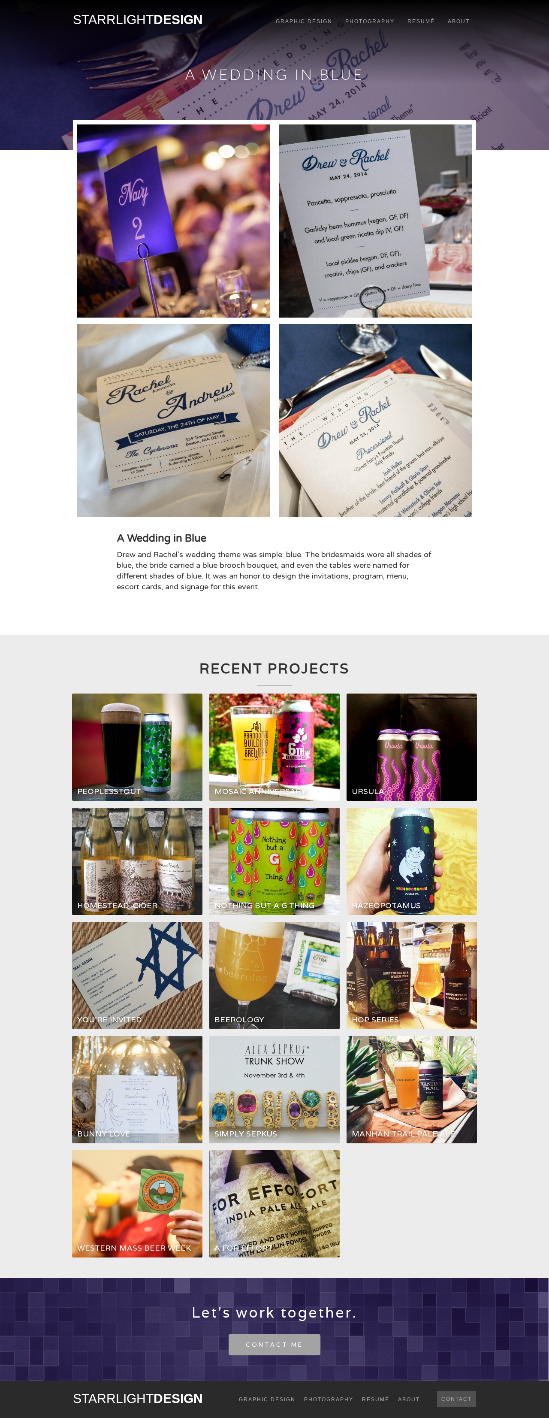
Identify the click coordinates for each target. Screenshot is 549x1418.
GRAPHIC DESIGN (304, 21)
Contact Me (274, 1344)
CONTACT (456, 1399)
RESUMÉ (421, 21)
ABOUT (459, 21)
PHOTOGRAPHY (370, 21)
